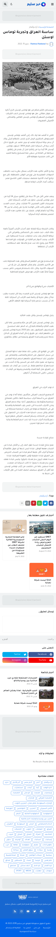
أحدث (50, 639)
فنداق (7, 861)
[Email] (27, 503)
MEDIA (28, 871)
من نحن (37, 928)
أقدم (6, 639)
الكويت (28, 829)
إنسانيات (48, 840)
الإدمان (27, 793)
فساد (28, 861)
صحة (22, 855)
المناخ (29, 835)
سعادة (40, 850)
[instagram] (21, 911)
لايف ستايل (25, 866)
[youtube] (28, 911)
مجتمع (13, 866)
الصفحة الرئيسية (46, 27)
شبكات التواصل (35, 855)
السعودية (21, 824)
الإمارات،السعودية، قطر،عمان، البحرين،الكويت (33, 803)
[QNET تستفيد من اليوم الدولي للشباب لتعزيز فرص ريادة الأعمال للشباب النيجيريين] (41, 527)
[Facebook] (51, 503)
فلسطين (18, 861)
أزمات (29, 788)
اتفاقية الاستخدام (13, 928)
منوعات (49, 871)
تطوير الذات (47, 845)
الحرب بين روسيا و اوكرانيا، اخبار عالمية (36, 819)
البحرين (33, 809)
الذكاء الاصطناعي (45, 824)
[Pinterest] (33, 503)
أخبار (38, 783)
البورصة (9, 809)
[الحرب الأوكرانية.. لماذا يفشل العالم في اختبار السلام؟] (46, 694)
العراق (49, 829)
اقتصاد (37, 793)
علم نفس (48, 861)
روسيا (49, 850)
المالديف (48, 835)
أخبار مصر (28, 783)
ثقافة (15, 845)
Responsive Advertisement (28, 16)
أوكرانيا (17, 840)
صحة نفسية (11, 855)
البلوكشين (21, 809)
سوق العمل (28, 850)
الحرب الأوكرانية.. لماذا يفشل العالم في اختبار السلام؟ (20, 692)
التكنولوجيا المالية (32, 814)
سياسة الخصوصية (28, 932)
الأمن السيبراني (46, 809)
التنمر (18, 814)
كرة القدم (48, 866)
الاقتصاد (16, 793)
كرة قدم (37, 866)
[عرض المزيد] (21, 503)
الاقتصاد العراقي (45, 798)
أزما (37, 788)
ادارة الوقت (47, 788)
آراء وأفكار (33, 27)
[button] (52, 4)
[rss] (14, 911)
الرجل (31, 824)
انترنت (11, 835)
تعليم (36, 845)
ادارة (6, 783)
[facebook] (41, 911)
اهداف (27, 840)
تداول (8, 840)
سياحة (16, 850)
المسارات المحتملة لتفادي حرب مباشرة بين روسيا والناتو (22, 679)
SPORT (19, 871)
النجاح (19, 835)
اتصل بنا (27, 928)
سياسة (49, 855)
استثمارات (18, 788)
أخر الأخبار (16, 783)
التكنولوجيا (47, 814)
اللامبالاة (18, 829)
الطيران (10, 824)
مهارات (38, 871)
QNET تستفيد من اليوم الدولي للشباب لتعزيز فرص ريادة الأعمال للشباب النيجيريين (41, 542)
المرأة (38, 835)
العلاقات (39, 829)
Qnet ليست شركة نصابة (42, 581)
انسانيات (37, 840)
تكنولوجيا (25, 845)
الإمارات (31, 798)
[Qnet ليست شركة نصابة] (41, 570)
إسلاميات (48, 793)
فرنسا (37, 861)
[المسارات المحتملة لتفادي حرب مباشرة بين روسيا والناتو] (46, 681)
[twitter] (34, 911)
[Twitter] (45, 503)
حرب (7, 845)
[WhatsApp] (39, 503)
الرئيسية (46, 928)
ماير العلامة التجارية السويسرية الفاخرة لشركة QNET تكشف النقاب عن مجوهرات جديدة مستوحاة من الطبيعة (14, 545)
